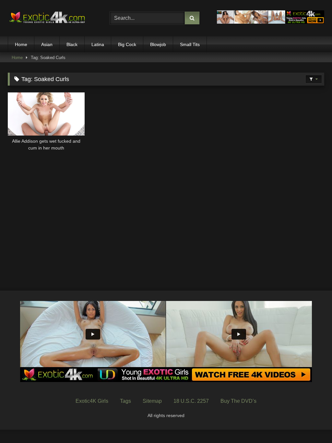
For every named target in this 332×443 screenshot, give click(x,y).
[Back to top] (312, 423)
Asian (47, 44)
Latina (97, 44)
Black (71, 44)
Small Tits (190, 44)
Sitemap (152, 401)
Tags (125, 401)
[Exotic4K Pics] (51, 18)
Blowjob (158, 44)
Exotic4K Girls (92, 401)
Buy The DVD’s (238, 401)
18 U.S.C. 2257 (191, 401)
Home (21, 44)
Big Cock (127, 44)
